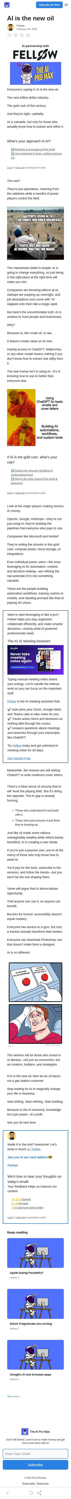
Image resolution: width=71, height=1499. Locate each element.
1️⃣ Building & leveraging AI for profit (33, 149)
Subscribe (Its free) (49, 4)
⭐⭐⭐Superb (21, 1199)
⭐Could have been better (27, 1207)
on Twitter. (34, 1149)
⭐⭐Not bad (19, 1203)
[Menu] (66, 4)
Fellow (11, 701)
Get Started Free (19, 758)
